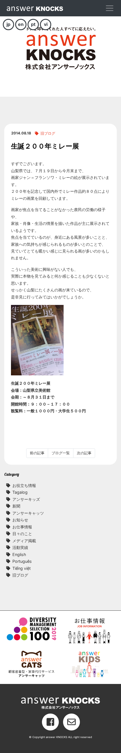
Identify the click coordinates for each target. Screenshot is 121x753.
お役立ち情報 (24, 485)
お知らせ (20, 519)
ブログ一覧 (60, 453)
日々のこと (22, 533)
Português (22, 561)
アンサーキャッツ (28, 513)
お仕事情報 (22, 526)
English (19, 554)
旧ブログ (48, 133)
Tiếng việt (21, 568)
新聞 (16, 506)
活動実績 (20, 547)
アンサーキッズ (26, 499)
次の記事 (84, 453)
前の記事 (37, 453)
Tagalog (20, 492)
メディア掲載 (24, 540)
